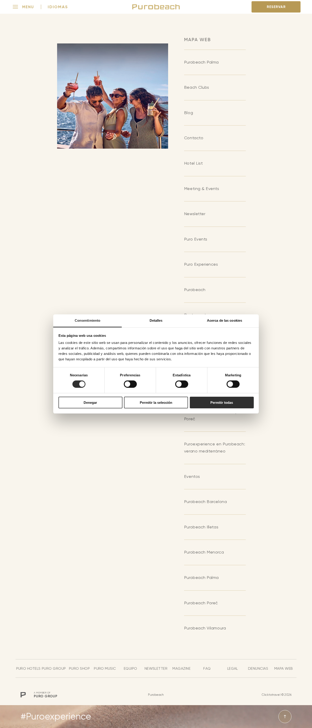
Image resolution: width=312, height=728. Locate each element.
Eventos (192, 476)
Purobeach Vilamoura (205, 628)
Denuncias (258, 668)
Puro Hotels (28, 668)
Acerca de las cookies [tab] (224, 320)
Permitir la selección (156, 402)
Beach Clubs (196, 87)
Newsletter (194, 213)
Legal (232, 668)
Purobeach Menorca (204, 552)
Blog (188, 112)
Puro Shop (79, 668)
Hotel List (193, 163)
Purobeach (195, 289)
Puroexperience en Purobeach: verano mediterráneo (214, 447)
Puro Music (105, 668)
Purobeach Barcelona (205, 501)
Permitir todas (221, 402)
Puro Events (195, 239)
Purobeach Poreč (201, 602)
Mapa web (283, 668)
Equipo (130, 668)
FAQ (207, 668)
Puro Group (54, 668)
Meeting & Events (201, 188)
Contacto (193, 137)
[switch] (130, 384)
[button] (23, 7)
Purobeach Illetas (201, 527)
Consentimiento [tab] (87, 320)
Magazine (181, 668)
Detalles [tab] (156, 320)
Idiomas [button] (58, 6)
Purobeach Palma (201, 62)
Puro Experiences (201, 264)
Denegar (90, 402)
